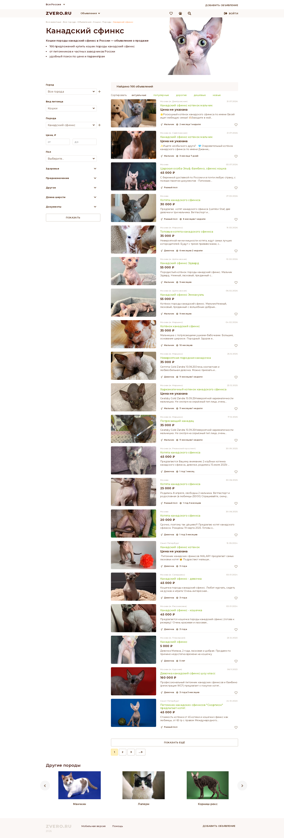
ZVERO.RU (59, 13)
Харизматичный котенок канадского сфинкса (193, 389)
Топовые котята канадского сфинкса (186, 231)
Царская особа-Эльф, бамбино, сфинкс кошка (193, 168)
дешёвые (200, 95)
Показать (73, 217)
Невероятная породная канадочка (185, 357)
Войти (233, 13)
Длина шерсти (56, 197)
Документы (53, 206)
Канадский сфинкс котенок (180, 547)
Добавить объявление (219, 826)
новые (217, 95)
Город (50, 84)
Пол (48, 151)
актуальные (139, 95)
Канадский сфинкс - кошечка (181, 610)
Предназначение (57, 178)
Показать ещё (174, 742)
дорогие (181, 95)
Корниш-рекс (208, 804)
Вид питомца (54, 101)
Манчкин (79, 804)
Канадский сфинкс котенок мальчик (186, 105)
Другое (51, 187)
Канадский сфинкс (173, 641)
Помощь (117, 826)
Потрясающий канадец (177, 421)
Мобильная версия (93, 826)
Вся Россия (53, 4)
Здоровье (52, 168)
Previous (45, 786)
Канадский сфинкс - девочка (181, 578)
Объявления (89, 13)
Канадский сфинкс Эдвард (179, 263)
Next (242, 786)
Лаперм (143, 804)
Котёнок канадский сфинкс (180, 326)
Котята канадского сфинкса (180, 200)
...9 (140, 752)
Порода (51, 118)
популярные (161, 95)
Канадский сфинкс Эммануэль (182, 294)
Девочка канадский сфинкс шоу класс (187, 673)
